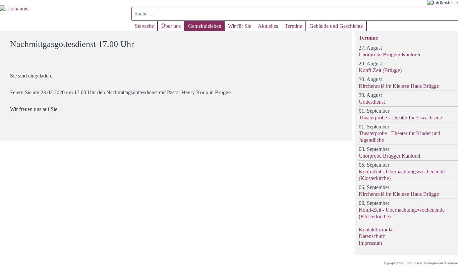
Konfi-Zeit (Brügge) (380, 70)
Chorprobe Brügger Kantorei (389, 54)
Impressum (370, 243)
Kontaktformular (376, 229)
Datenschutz (372, 236)
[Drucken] (342, 41)
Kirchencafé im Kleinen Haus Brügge (399, 86)
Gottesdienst (372, 102)
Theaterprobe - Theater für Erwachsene (400, 117)
